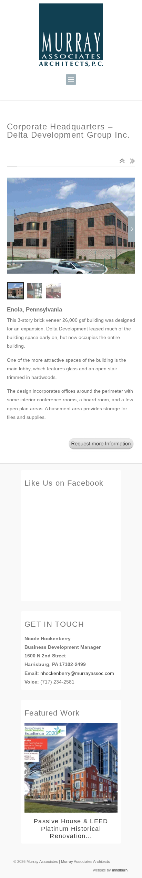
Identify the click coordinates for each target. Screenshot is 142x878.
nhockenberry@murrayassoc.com (77, 673)
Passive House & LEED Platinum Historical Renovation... (71, 828)
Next (131, 229)
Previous (10, 229)
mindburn (120, 870)
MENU (71, 79)
